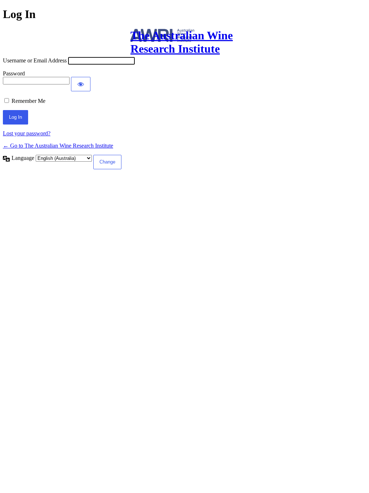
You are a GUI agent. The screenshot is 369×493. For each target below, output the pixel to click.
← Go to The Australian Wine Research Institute (58, 146)
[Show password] (80, 84)
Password (14, 73)
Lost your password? (26, 133)
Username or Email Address (35, 60)
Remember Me (28, 101)
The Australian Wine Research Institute (181, 42)
